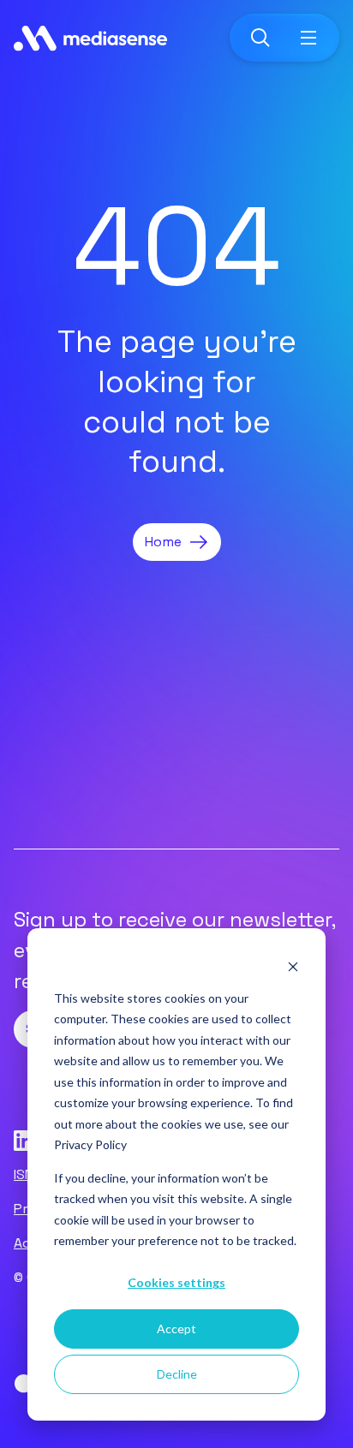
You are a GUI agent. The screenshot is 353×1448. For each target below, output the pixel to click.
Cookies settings (176, 1282)
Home (163, 542)
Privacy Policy (90, 1144)
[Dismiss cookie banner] (293, 965)
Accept (176, 1328)
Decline (177, 1374)
